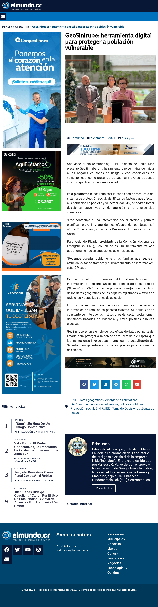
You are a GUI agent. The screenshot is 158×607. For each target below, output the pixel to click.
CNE (74, 400)
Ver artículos (104, 488)
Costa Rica (22, 26)
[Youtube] (28, 550)
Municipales (116, 539)
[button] (3, 16)
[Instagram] (38, 550)
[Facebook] (7, 550)
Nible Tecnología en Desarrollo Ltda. (116, 590)
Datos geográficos (91, 400)
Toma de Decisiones (126, 408)
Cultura (112, 553)
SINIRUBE (103, 408)
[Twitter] (17, 550)
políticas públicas (131, 404)
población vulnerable (103, 404)
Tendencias (115, 558)
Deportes (114, 544)
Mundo (112, 548)
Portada (7, 26)
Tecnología (115, 568)
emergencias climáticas (121, 400)
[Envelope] (7, 559)
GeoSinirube (79, 404)
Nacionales (115, 534)
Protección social (82, 408)
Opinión (113, 572)
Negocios (114, 563)
